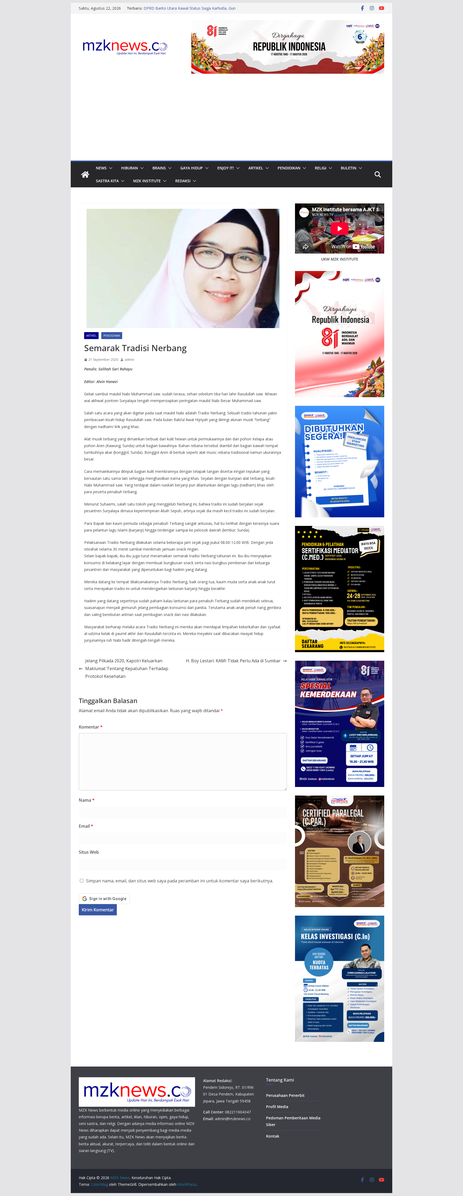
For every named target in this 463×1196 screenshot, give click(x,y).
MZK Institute (147, 180)
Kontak (272, 1136)
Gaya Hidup (191, 167)
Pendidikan (289, 167)
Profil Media (277, 1106)
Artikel (255, 167)
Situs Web (89, 852)
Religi (320, 167)
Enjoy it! (225, 167)
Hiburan (129, 167)
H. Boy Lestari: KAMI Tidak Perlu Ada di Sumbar (233, 661)
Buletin (348, 167)
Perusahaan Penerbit (285, 1095)
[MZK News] (85, 174)
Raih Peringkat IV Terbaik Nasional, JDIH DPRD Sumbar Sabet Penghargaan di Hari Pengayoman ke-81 (197, 11)
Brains (159, 167)
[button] (110, 168)
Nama (87, 800)
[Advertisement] (231, 120)
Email (86, 826)
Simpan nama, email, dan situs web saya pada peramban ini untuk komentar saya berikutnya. (179, 881)
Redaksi (183, 180)
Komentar (91, 727)
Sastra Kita (107, 180)
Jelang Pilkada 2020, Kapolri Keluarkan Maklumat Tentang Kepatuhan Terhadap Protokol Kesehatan (126, 668)
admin (129, 359)
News (101, 167)
